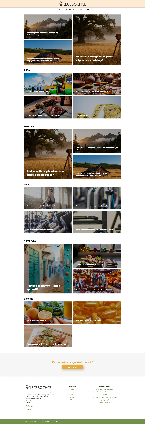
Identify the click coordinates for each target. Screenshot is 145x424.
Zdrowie (81, 10)
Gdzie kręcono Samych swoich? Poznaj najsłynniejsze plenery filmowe (43, 59)
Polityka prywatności (30, 421)
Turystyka (67, 10)
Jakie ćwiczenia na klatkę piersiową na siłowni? (95, 229)
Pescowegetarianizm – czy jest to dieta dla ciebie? (47, 344)
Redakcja (29, 406)
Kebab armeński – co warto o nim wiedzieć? (93, 91)
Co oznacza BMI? (82, 115)
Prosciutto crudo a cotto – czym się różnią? (44, 115)
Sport (88, 10)
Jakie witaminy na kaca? (37, 320)
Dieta (75, 10)
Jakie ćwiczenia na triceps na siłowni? (91, 206)
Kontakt (29, 409)
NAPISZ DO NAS (72, 367)
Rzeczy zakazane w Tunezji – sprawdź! (44, 287)
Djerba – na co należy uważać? (39, 91)
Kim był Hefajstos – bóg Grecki (104, 389)
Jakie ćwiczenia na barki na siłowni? (41, 229)
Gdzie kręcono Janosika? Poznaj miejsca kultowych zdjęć (43, 33)
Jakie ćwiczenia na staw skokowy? (41, 206)
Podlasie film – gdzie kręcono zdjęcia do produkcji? (94, 58)
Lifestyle (58, 10)
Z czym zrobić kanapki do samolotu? (90, 264)
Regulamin (58, 421)
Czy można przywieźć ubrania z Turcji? (91, 290)
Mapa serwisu (45, 421)
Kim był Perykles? (105, 403)
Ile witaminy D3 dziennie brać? (88, 320)
